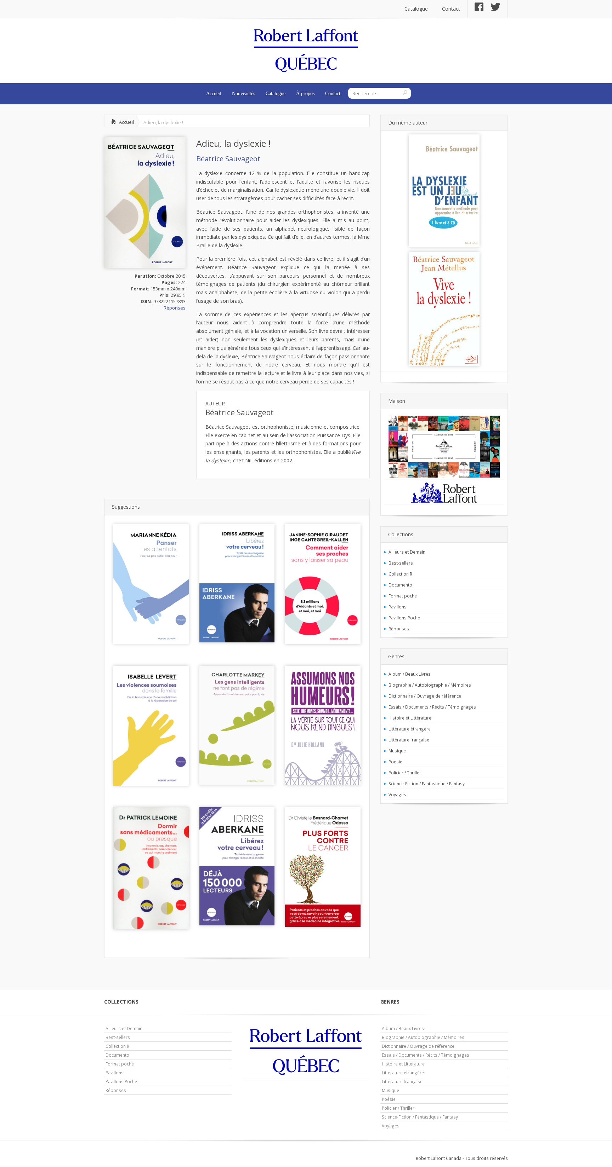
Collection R (400, 574)
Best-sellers (401, 563)
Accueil (213, 93)
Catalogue (416, 8)
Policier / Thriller (405, 772)
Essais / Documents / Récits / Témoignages (432, 707)
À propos (305, 93)
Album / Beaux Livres (410, 674)
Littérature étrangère (410, 729)
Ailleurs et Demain (407, 552)
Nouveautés (243, 93)
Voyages (397, 794)
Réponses (175, 308)
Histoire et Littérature (410, 718)
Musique (397, 750)
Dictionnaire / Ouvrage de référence (425, 696)
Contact (451, 8)
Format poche (403, 596)
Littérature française (409, 740)
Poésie (395, 761)
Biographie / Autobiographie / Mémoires (430, 685)
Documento (400, 585)
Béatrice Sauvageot (228, 158)
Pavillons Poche (404, 617)
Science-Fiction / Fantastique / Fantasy (427, 783)
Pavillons (398, 607)
